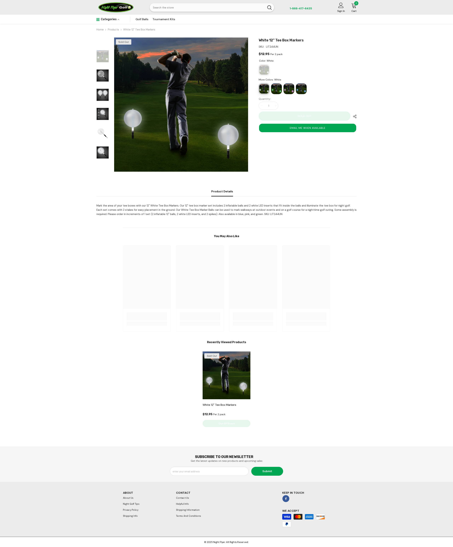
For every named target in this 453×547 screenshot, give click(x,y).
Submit (267, 471)
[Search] (212, 7)
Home (100, 29)
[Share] (353, 116)
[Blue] (301, 88)
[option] (181, 105)
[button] (308, 128)
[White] (264, 88)
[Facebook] (285, 498)
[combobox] (207, 7)
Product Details (222, 191)
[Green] (276, 88)
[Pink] (288, 88)
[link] (147, 316)
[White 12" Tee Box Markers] (226, 375)
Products (113, 29)
